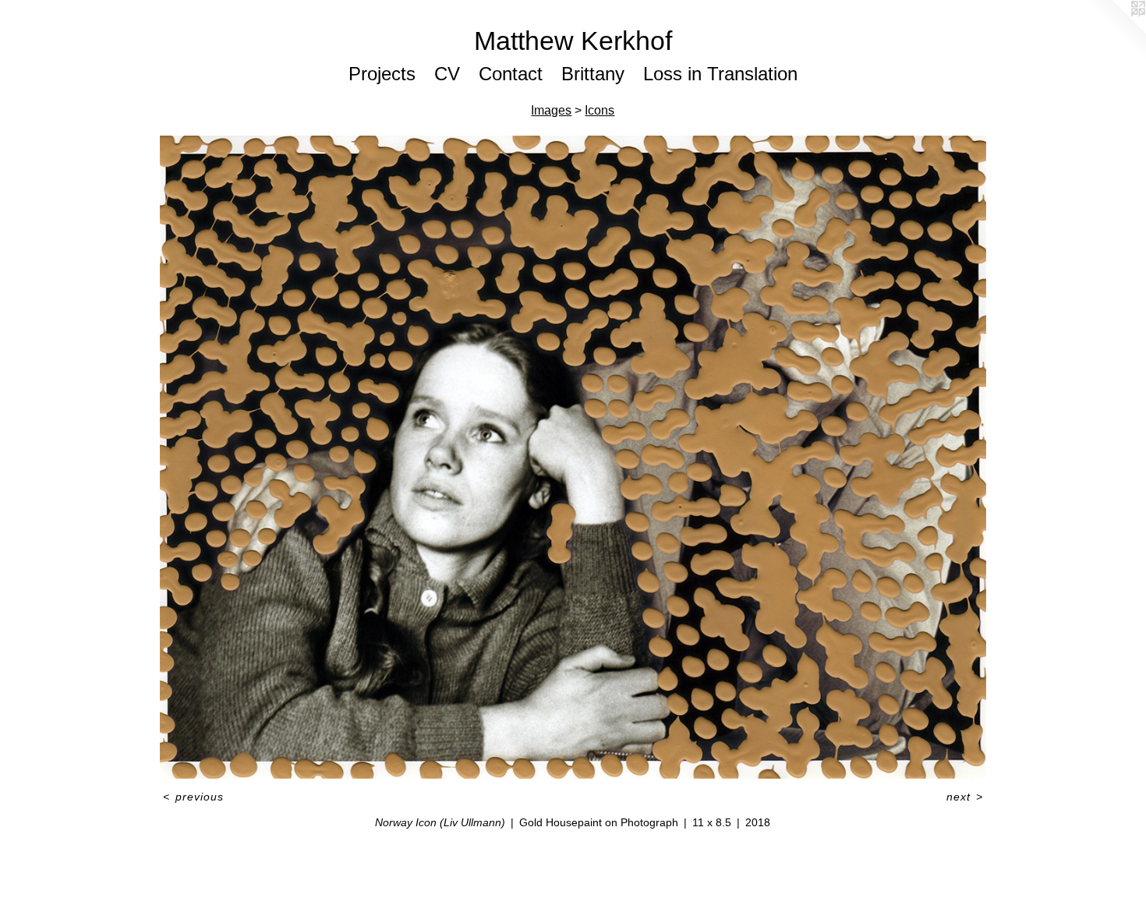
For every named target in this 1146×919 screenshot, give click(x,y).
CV (447, 73)
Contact (511, 73)
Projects (382, 73)
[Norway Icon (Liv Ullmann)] (572, 457)
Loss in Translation (720, 73)
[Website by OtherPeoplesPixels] (1115, 31)
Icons (599, 110)
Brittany (592, 73)
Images (551, 110)
